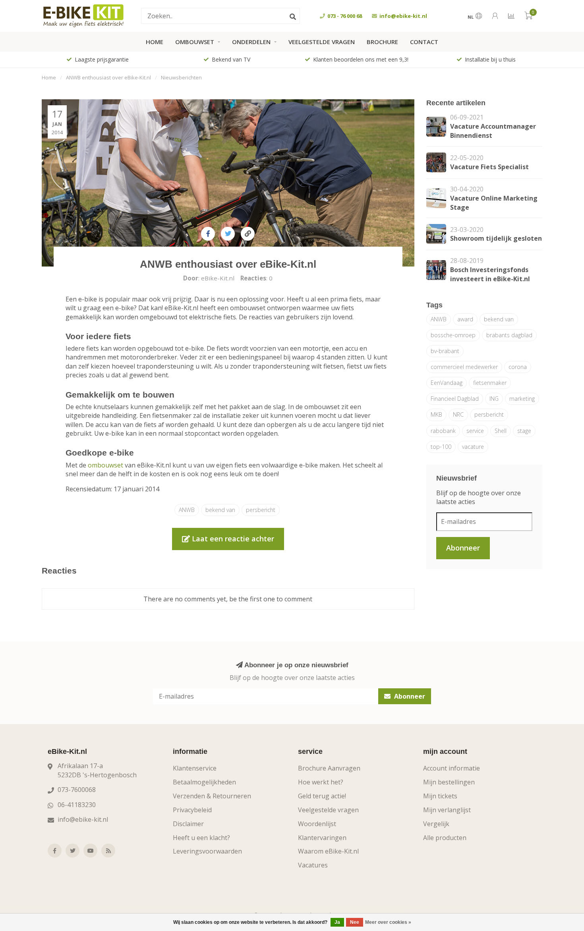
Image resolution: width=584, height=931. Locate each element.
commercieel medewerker (464, 367)
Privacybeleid (192, 809)
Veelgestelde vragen (321, 42)
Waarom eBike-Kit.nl (328, 851)
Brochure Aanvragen (329, 768)
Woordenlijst (317, 823)
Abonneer (463, 547)
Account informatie (451, 768)
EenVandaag (446, 382)
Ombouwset (194, 42)
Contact (424, 42)
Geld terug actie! (322, 796)
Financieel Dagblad (455, 398)
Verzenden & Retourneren (212, 796)
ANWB (187, 510)
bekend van (220, 510)
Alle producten (444, 837)
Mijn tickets (440, 796)
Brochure (382, 42)
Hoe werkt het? (320, 782)
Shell (501, 431)
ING (494, 398)
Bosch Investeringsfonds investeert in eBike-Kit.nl (490, 274)
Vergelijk (436, 823)
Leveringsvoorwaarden (207, 851)
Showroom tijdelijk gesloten (496, 238)
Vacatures (313, 865)
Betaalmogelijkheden (204, 782)
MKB (436, 414)
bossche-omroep (453, 335)
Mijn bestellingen (449, 782)
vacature (473, 446)
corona (518, 367)
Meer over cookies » (388, 922)
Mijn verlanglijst (447, 809)
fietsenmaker (490, 382)
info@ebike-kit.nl (83, 819)
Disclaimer (188, 823)
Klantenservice (195, 768)
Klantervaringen (322, 837)
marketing (522, 398)
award (465, 319)
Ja (337, 922)
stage (524, 431)
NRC (458, 414)
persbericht (260, 510)
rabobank (443, 431)
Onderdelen (251, 42)
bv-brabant (445, 351)
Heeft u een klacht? (201, 837)
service (475, 431)
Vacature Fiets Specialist (489, 166)
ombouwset (105, 465)
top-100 (441, 446)
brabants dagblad (509, 335)
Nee (354, 922)
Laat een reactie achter (232, 538)
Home (154, 42)
